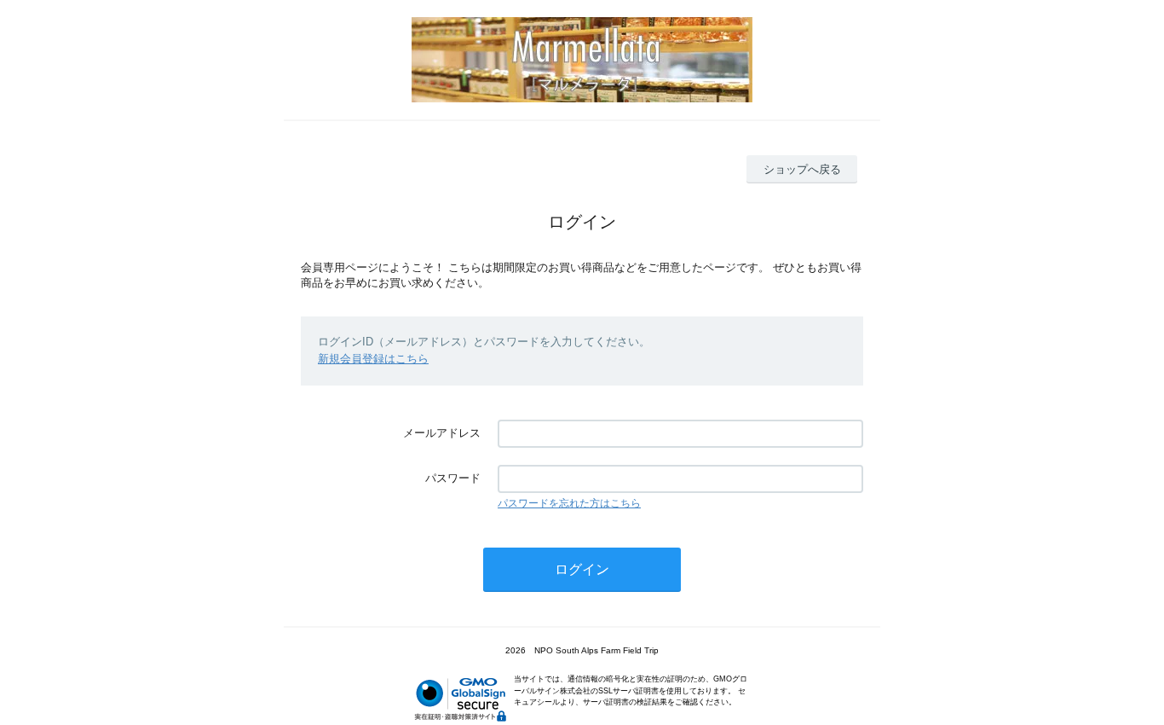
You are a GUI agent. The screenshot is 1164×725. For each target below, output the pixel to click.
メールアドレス (442, 432)
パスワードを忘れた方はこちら (569, 503)
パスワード (453, 478)
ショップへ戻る (802, 169)
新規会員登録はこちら (373, 358)
